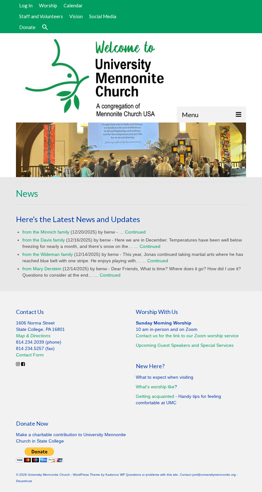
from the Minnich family (45, 232)
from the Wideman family (47, 254)
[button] (45, 27)
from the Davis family (43, 239)
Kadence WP (115, 474)
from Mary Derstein (41, 268)
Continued (135, 232)
